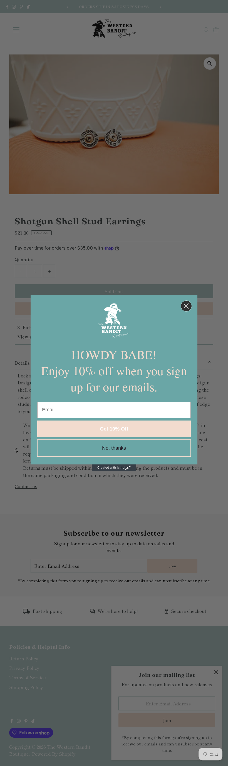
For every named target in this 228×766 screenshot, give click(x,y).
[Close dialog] (186, 306)
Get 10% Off (114, 429)
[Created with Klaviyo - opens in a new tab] (114, 467)
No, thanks (114, 448)
